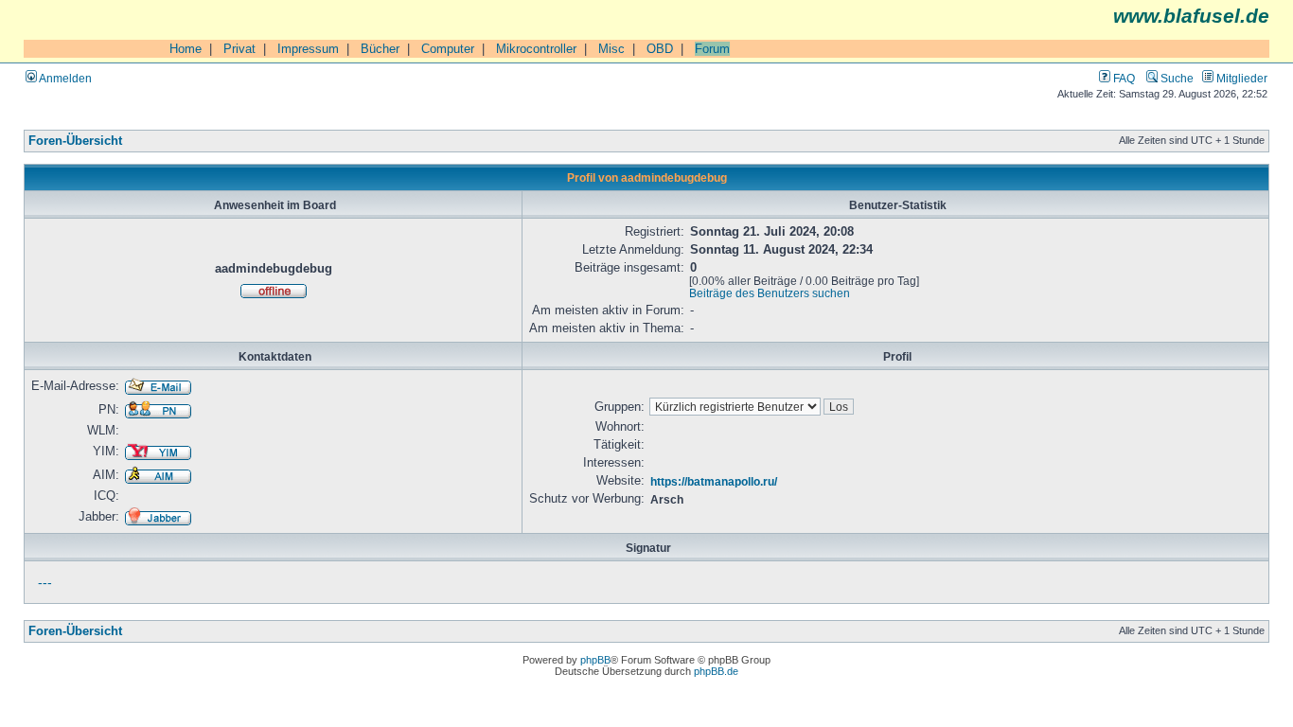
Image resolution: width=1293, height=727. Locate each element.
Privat (239, 49)
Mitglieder (1240, 78)
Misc (611, 49)
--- (45, 582)
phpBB (595, 659)
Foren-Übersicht (75, 141)
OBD (659, 49)
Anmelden (64, 78)
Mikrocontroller (536, 49)
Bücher (380, 49)
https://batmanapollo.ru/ (713, 481)
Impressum (308, 49)
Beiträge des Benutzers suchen (769, 293)
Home (185, 49)
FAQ (1122, 78)
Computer (447, 49)
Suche (1176, 78)
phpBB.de (716, 671)
